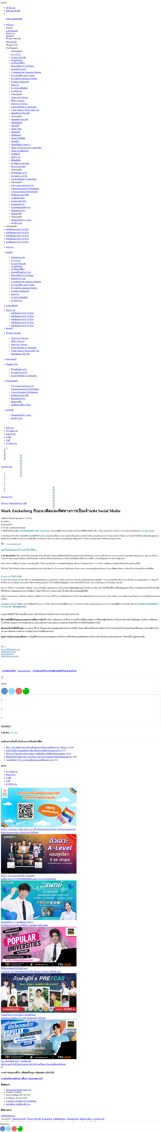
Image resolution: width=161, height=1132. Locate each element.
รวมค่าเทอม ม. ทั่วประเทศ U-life (25, 110)
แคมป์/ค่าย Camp (18, 69)
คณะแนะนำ (11, 42)
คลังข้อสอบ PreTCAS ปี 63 (17, 236)
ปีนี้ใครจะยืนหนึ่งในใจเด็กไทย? (14, 968)
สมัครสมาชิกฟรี (13, 11)
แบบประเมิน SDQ (18, 201)
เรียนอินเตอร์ (16, 123)
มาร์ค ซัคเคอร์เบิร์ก (9, 671)
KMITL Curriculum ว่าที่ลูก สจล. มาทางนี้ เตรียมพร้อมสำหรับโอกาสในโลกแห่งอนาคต (38, 829)
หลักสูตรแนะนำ (18, 257)
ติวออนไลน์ (47, 1119)
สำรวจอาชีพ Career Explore (23, 75)
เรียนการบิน (16, 129)
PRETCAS (10, 310)
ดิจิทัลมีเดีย (16, 160)
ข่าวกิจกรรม (16, 91)
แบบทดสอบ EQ (18, 204)
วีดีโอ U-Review (18, 101)
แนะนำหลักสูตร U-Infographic (24, 107)
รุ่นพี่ (8, 781)
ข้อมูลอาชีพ (16, 214)
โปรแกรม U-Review (19, 97)
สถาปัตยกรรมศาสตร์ (20, 163)
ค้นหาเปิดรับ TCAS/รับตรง (22, 66)
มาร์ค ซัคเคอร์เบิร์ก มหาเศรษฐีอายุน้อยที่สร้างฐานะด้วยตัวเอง (54, 671)
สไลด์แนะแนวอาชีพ (20, 195)
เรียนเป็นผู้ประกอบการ (21, 145)
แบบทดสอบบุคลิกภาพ (20, 207)
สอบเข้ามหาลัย (19, 1119)
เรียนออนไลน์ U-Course (21, 220)
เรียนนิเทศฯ (16, 135)
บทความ (15, 85)
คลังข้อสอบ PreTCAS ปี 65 (17, 229)
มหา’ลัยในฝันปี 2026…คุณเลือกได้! (16, 1061)
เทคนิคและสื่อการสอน (21, 405)
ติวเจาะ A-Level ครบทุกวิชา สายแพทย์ (17, 876)
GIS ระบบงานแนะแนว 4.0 (22, 185)
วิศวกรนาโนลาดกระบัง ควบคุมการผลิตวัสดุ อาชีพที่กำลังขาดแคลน (35, 754)
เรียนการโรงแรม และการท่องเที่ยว (26, 148)
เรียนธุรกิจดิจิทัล (18, 138)
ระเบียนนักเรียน (18, 198)
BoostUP (9, 36)
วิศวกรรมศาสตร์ (18, 167)
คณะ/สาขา (11, 775)
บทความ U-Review (19, 104)
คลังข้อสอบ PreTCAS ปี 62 (17, 239)
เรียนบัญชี (15, 132)
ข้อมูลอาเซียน (85, 1119)
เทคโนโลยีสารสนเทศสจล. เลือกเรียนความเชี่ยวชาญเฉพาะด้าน (33, 750)
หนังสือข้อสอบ (59, 1119)
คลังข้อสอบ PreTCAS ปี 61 (17, 242)
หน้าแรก (10, 25)
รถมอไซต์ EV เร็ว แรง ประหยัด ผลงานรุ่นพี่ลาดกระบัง (29, 760)
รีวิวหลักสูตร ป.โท (19, 173)
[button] (4, 467)
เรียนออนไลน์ (72, 1119)
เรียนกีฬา (15, 141)
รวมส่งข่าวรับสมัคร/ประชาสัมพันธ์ (21, 1101)
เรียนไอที (15, 126)
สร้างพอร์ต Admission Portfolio (24, 79)
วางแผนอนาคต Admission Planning (26, 72)
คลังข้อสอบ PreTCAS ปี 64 (17, 232)
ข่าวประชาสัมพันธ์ (19, 88)
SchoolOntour (16, 60)
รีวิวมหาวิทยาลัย (34, 1119)
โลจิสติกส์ (15, 154)
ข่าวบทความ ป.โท (19, 176)
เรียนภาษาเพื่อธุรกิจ (19, 151)
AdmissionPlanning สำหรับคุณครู (25, 188)
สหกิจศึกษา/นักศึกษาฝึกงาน (18, 1104)
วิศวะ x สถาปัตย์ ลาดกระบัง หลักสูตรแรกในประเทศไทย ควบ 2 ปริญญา (37, 747)
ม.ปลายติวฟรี (12, 31)
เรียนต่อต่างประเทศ (19, 119)
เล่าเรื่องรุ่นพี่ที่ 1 (18, 63)
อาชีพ (8, 778)
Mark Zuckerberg (24, 671)
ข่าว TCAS (16, 54)
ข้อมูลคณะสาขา (18, 210)
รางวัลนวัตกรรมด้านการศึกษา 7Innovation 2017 (22, 1078)
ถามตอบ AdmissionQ (20, 82)
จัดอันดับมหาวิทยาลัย (20, 113)
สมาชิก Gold (16, 223)
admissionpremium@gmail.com (18, 1090)
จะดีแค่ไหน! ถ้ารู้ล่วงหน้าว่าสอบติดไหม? (18, 1015)
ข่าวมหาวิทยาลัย (18, 57)
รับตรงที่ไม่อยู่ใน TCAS (21, 272)
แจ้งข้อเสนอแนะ (8, 1116)
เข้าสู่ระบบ (10, 8)
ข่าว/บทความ (12, 771)
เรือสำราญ (16, 157)
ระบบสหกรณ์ (98, 1119)
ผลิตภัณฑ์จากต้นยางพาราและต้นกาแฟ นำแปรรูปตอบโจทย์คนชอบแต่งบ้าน (39, 757)
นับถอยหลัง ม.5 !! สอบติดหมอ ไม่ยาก (17, 922)
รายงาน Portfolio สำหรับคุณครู (24, 192)
